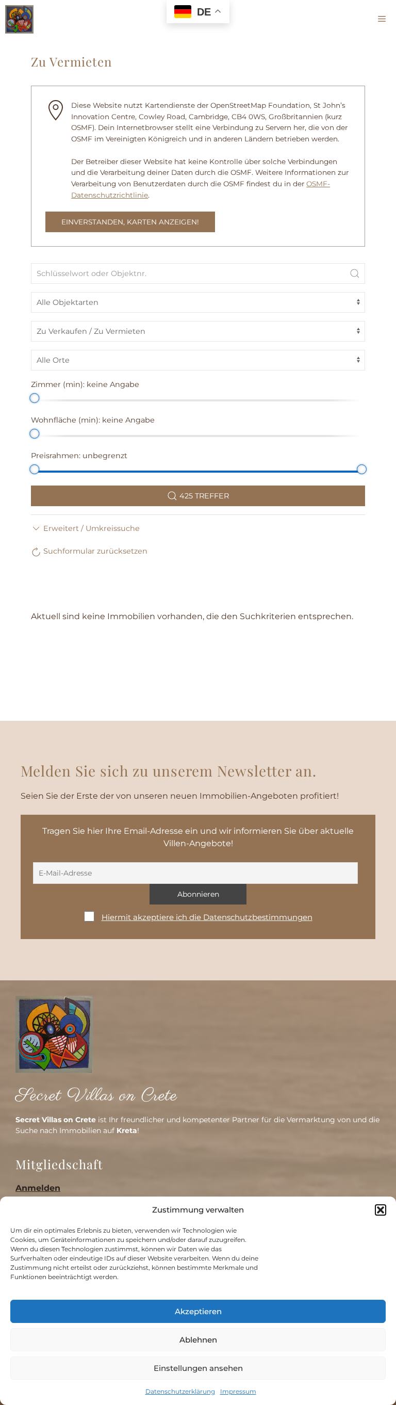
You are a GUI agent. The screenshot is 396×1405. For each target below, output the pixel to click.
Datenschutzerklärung (180, 1391)
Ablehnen (198, 1340)
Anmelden (37, 1188)
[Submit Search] (354, 273)
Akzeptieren (198, 1311)
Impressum (238, 1391)
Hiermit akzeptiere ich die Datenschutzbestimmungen (207, 917)
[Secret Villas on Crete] (19, 19)
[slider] (34, 398)
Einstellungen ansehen (198, 1368)
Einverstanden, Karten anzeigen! (130, 222)
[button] (380, 1210)
